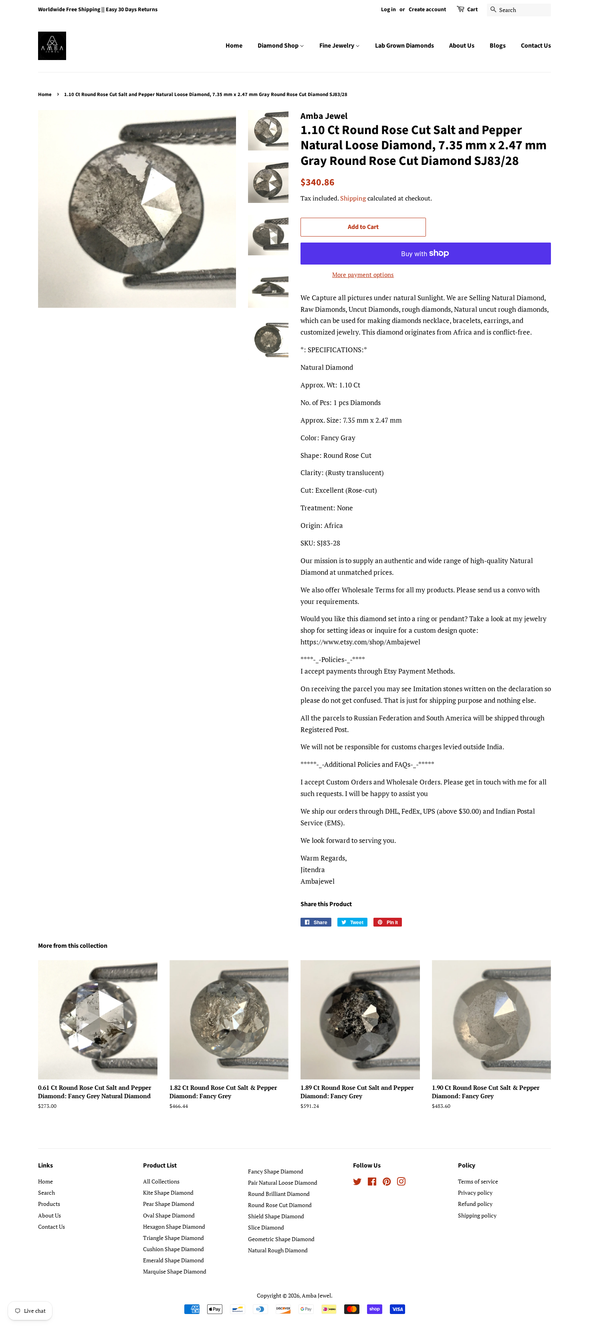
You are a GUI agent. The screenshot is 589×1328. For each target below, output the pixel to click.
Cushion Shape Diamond (173, 1249)
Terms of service (478, 1181)
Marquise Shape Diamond (174, 1271)
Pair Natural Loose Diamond (282, 1182)
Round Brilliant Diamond (279, 1194)
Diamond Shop (279, 45)
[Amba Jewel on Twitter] (357, 1183)
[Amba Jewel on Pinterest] (386, 1183)
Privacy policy (475, 1192)
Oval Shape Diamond (169, 1215)
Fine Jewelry (337, 45)
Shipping (353, 198)
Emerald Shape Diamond (173, 1260)
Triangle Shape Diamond (173, 1238)
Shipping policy (477, 1215)
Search (46, 1192)
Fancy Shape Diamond (275, 1171)
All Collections (161, 1181)
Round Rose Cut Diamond (280, 1205)
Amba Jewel (316, 1295)
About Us (461, 45)
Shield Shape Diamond (276, 1216)
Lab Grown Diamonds (404, 45)
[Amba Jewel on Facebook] (372, 1183)
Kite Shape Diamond (168, 1192)
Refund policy (475, 1204)
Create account (427, 10)
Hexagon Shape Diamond (174, 1226)
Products (49, 1204)
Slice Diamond (266, 1227)
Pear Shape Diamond (168, 1204)
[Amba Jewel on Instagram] (401, 1183)
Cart (472, 10)
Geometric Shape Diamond (281, 1239)
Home (234, 45)
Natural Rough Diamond (278, 1250)
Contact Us (536, 45)
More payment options (363, 275)
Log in (388, 10)
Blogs (498, 45)
